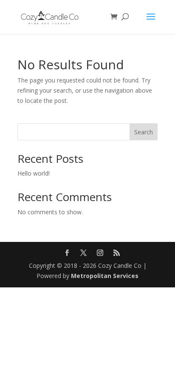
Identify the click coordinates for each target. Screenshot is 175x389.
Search (143, 132)
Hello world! (33, 173)
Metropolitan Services (104, 276)
